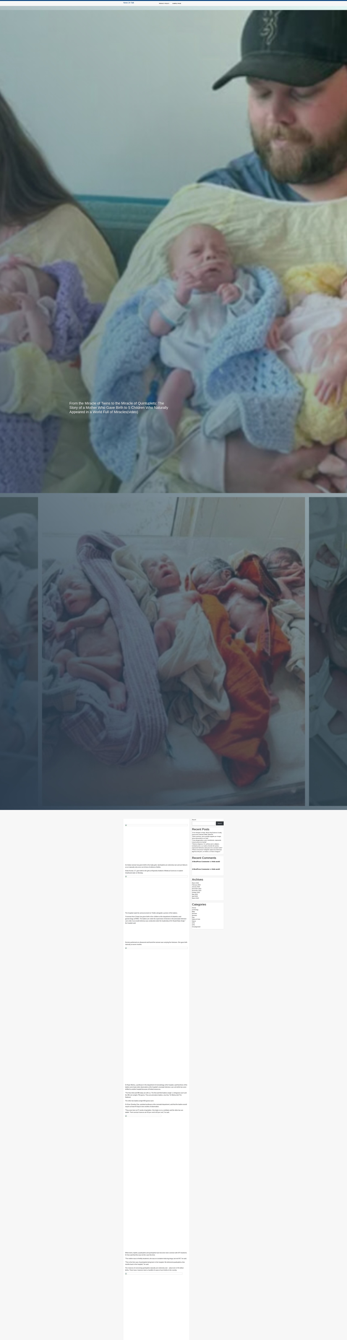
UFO (193, 923)
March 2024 (195, 883)
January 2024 (196, 886)
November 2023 (196, 890)
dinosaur (194, 913)
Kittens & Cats (196, 919)
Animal (194, 907)
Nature (194, 921)
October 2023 (196, 892)
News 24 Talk (128, 3)
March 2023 (195, 898)
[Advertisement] (156, 933)
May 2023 (195, 894)
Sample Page (176, 3)
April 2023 (195, 896)
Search (194, 819)
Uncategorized (196, 926)
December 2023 (196, 888)
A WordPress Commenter (200, 869)
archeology (195, 909)
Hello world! (216, 861)
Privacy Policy (164, 3)
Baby (193, 911)
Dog (193, 917)
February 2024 (196, 885)
